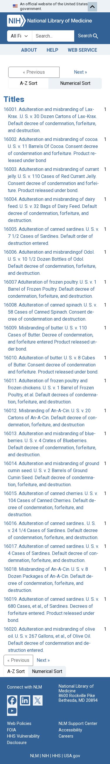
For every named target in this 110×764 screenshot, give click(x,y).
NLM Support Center (78, 723)
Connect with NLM (24, 687)
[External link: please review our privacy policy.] (12, 700)
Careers (66, 736)
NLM (34, 755)
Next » (80, 72)
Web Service (82, 50)
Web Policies (19, 723)
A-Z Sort (28, 83)
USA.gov (72, 755)
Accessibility (70, 730)
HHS (56, 755)
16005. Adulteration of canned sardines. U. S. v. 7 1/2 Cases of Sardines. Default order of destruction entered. (51, 236)
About (29, 50)
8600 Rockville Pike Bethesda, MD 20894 (78, 698)
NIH (45, 755)
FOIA (11, 730)
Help (52, 50)
